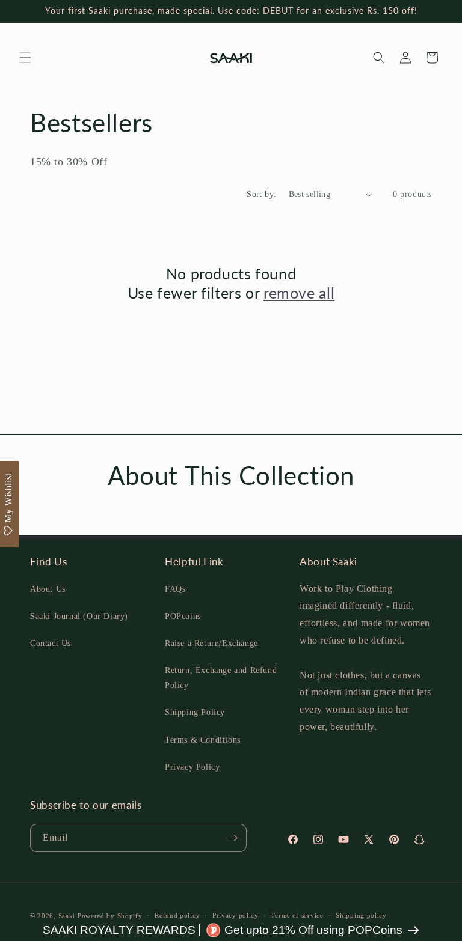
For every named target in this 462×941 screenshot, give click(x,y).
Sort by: (261, 194)
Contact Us (50, 643)
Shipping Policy (195, 712)
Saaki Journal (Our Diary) (79, 616)
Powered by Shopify (110, 915)
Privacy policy (235, 915)
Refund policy (177, 915)
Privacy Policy (192, 767)
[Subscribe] (233, 838)
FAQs (175, 589)
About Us (48, 589)
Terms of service (297, 915)
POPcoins (183, 616)
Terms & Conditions (203, 740)
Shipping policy (361, 915)
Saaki (67, 915)
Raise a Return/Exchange (211, 643)
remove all (298, 293)
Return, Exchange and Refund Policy (221, 678)
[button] (25, 57)
